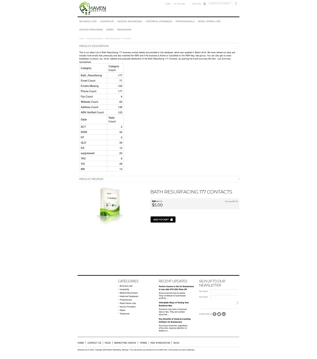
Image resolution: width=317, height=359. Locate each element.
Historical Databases (158, 21)
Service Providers (91, 29)
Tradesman (124, 29)
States (110, 29)
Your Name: (203, 291)
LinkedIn (224, 314)
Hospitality (107, 21)
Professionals (185, 21)
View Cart (196, 3)
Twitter (219, 314)
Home (168, 3)
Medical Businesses (129, 21)
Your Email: (203, 297)
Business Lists (88, 21)
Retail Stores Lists (209, 21)
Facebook (214, 314)
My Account (179, 3)
